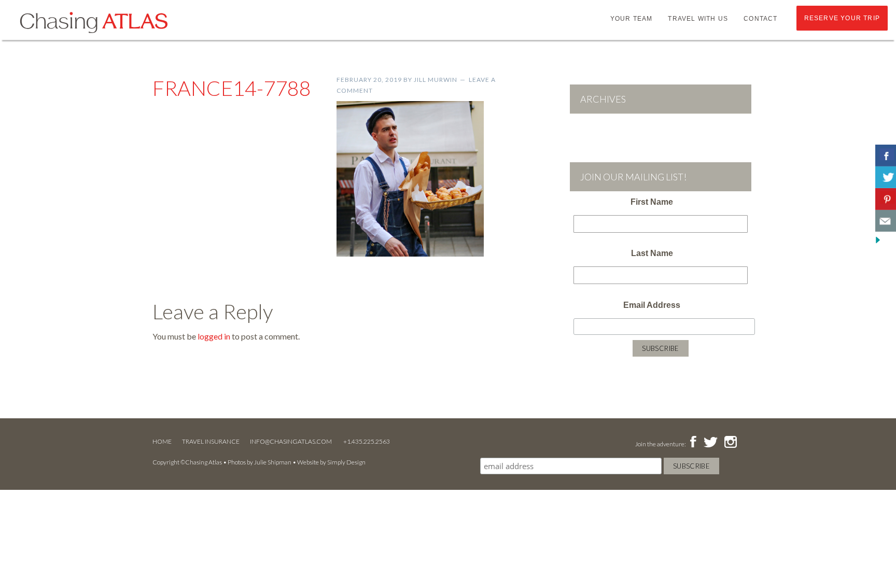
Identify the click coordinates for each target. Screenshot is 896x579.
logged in (214, 336)
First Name (652, 201)
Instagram (730, 443)
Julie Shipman (272, 462)
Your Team (631, 18)
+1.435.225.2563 (366, 441)
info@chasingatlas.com (291, 441)
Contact (760, 18)
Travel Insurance (211, 441)
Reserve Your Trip (842, 18)
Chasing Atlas (93, 21)
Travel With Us (698, 18)
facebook (693, 443)
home (162, 441)
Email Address (651, 305)
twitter (710, 443)
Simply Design (346, 462)
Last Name (652, 253)
